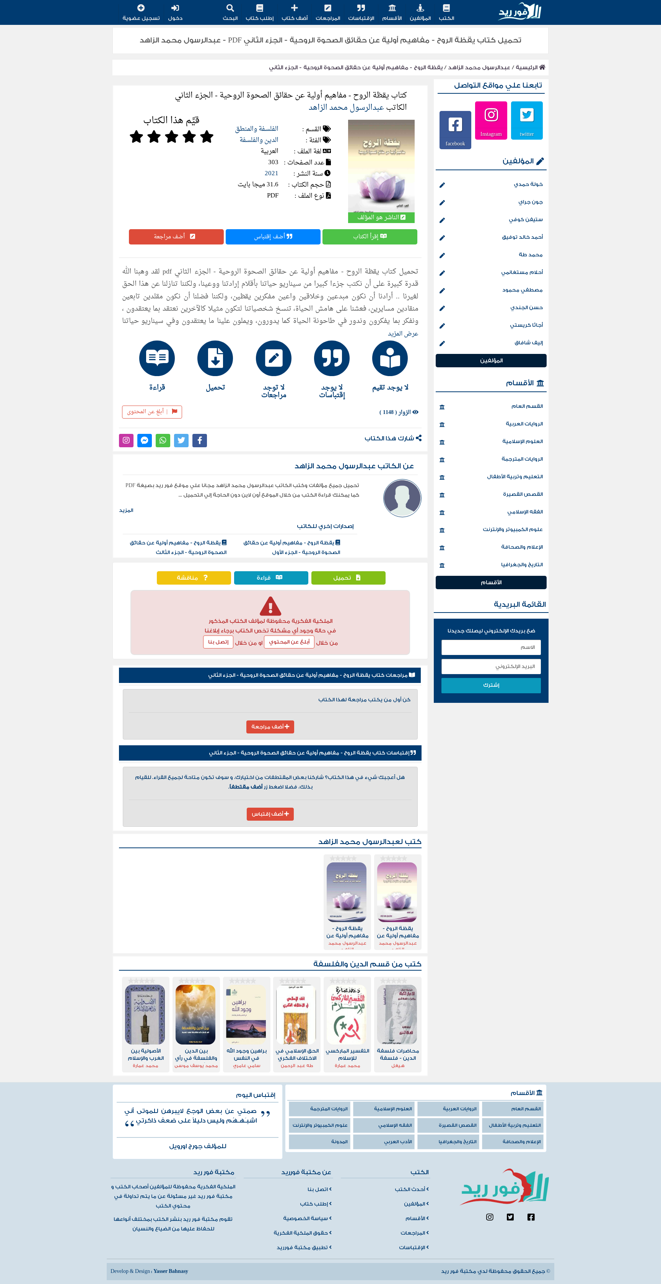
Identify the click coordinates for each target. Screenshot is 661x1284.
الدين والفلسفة (258, 140)
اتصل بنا (318, 1189)
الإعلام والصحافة (522, 547)
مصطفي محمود (522, 290)
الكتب (446, 18)
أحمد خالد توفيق (522, 237)
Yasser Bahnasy (170, 1271)
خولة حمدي (528, 184)
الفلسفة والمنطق (256, 129)
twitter (527, 134)
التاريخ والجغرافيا (522, 565)
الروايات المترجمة (522, 459)
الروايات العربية (524, 424)
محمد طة (531, 255)
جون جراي (530, 202)
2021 (271, 173)
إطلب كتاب (260, 18)
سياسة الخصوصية (306, 1218)
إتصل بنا (218, 642)
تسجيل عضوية (141, 18)
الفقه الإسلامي (525, 512)
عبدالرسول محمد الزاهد (479, 68)
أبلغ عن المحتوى (147, 412)
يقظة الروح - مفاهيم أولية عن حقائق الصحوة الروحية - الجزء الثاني (356, 68)
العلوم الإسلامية (522, 441)
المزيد (126, 510)
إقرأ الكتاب (366, 236)
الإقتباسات (361, 18)
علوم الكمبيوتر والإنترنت (513, 529)
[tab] (386, 366)
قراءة (264, 578)
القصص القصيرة (523, 494)
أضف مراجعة (170, 236)
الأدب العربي (398, 1141)
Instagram (491, 134)
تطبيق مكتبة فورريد (303, 1247)
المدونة (339, 1141)
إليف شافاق (528, 343)
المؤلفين (420, 18)
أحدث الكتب (410, 1189)
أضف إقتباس (270, 236)
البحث (230, 18)
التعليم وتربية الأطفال (515, 477)
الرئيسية (527, 68)
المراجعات (328, 18)
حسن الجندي (526, 307)
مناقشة (188, 578)
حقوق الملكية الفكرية (301, 1233)
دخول (175, 18)
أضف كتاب (295, 18)
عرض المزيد (403, 334)
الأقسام (392, 18)
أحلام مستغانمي (522, 272)
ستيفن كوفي (526, 219)
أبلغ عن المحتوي (289, 642)
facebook (455, 143)
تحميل (342, 578)
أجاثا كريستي (526, 325)
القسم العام (527, 406)
